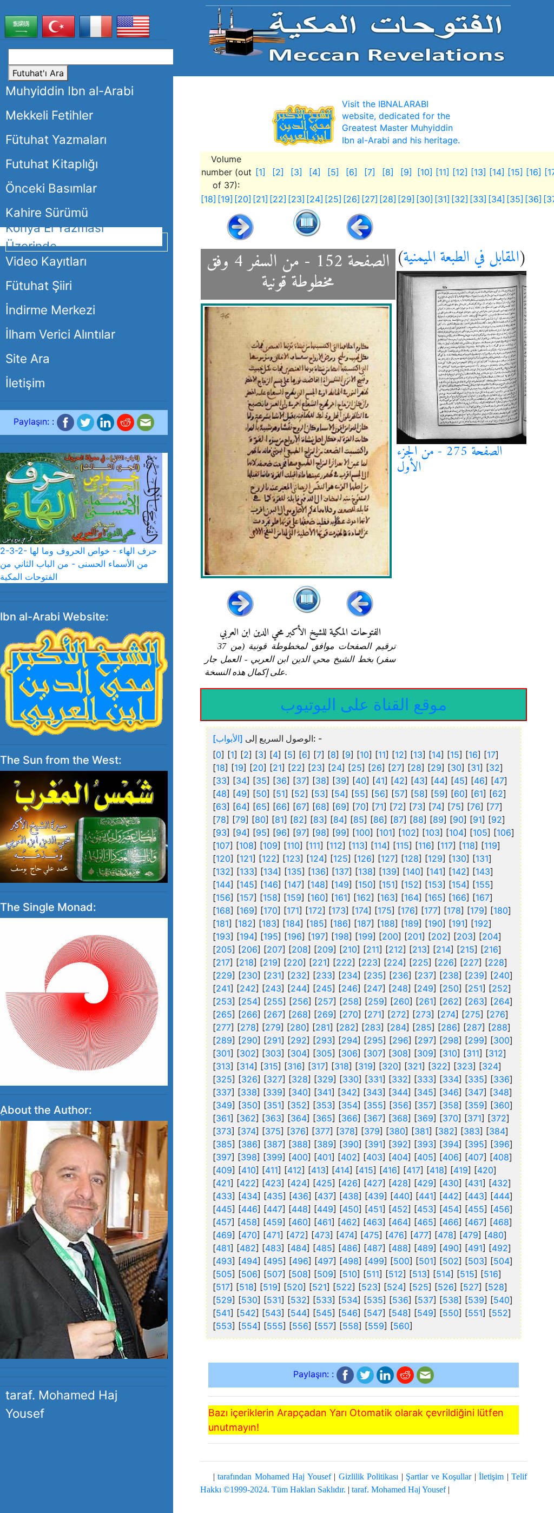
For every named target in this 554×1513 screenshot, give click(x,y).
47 (499, 780)
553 (224, 1325)
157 (247, 897)
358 (451, 1105)
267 (274, 1014)
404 (400, 1157)
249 (425, 988)
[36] (533, 199)
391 (375, 1144)
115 (402, 845)
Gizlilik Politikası (368, 1476)
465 (425, 1222)
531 (274, 1299)
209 (325, 949)
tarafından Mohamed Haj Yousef (274, 1476)
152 (411, 884)
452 (400, 1209)
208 (300, 949)
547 (374, 1312)
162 (364, 897)
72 (398, 806)
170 (270, 910)
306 (349, 1053)
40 (360, 780)
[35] (515, 199)
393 (425, 1144)
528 (496, 1286)
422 (248, 1183)
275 (472, 1014)
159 (294, 897)
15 (454, 754)
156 (223, 897)
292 (299, 1040)
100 (362, 832)
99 (340, 832)
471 (273, 1235)
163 (387, 897)
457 (224, 1222)
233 (324, 975)
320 (390, 1066)
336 (501, 1079)
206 (249, 949)
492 (500, 1248)
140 (413, 871)
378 (347, 1131)
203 (465, 936)
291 (274, 1040)
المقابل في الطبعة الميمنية (461, 258)
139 (389, 871)
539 (476, 1299)
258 (350, 1001)
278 (248, 1027)
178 (454, 910)
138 (365, 871)
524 (395, 1286)
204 (490, 936)
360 (501, 1105)
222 (344, 962)
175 (385, 910)
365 (324, 1118)
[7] (369, 172)
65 (261, 806)
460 (300, 1222)
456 (501, 1209)
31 (475, 767)
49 (241, 793)
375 (273, 1131)
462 (349, 1222)
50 (261, 793)
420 (485, 1170)
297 (425, 1040)
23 (316, 767)
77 (494, 806)
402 (349, 1157)
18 (220, 767)
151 (388, 884)
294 (349, 1040)
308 (400, 1053)
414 (342, 1170)
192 (481, 923)
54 (339, 793)
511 (372, 1273)
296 (400, 1040)
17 (491, 754)
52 (299, 793)
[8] (388, 172)
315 (270, 1066)
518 (246, 1286)
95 (261, 832)
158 (270, 897)
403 (374, 1157)
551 (475, 1312)
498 (350, 1261)
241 (223, 988)
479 (470, 1235)
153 (435, 884)
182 (245, 923)
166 (459, 897)
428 (400, 1183)
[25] (333, 199)
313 (223, 1066)
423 (273, 1183)
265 (224, 1014)
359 (476, 1105)
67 (301, 806)
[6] (352, 172)
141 (436, 871)
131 (482, 858)
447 (274, 1209)
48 (221, 793)
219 (270, 962)
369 (425, 1118)
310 (450, 1053)
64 (241, 806)
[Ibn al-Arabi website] (84, 680)
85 (358, 819)
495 (275, 1261)
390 (350, 1144)
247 (374, 988)
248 (400, 988)
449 (325, 1209)
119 (490, 845)
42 (399, 780)
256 (300, 1001)
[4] (315, 172)
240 (501, 975)
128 (411, 858)
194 (247, 936)
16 (473, 754)
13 (418, 754)
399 (274, 1157)
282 (347, 1027)
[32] (460, 199)
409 (224, 1170)
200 (390, 936)
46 (479, 780)
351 (274, 1105)
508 (300, 1273)
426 (349, 1183)
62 (497, 793)
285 (424, 1027)
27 (396, 767)
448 (300, 1209)
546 (349, 1312)
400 (300, 1157)
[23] (296, 199)
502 (451, 1261)
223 (369, 962)
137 (342, 871)
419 (460, 1170)
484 (299, 1248)
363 (273, 1118)
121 (246, 858)
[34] (496, 199)
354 (349, 1105)
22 (296, 767)
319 (365, 1066)
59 (439, 793)
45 (459, 780)
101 (385, 832)
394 (451, 1144)
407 (476, 1157)
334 (451, 1079)
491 (475, 1248)
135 (294, 871)
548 (400, 1312)
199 (365, 936)
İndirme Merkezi (50, 309)
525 (420, 1286)
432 (500, 1183)
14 (436, 754)
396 (501, 1144)
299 (476, 1040)
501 (426, 1261)
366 (349, 1118)
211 (372, 949)
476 (396, 1235)
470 (249, 1235)
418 (437, 1170)
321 (414, 1066)
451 (375, 1209)
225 (420, 962)
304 (299, 1053)
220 (295, 962)
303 (273, 1053)
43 (419, 780)
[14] (497, 172)
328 (300, 1079)
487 (374, 1248)
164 (411, 897)
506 (249, 1273)
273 (423, 1014)
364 (299, 1118)
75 (456, 806)
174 (361, 910)
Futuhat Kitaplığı (51, 163)
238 (451, 975)
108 (246, 845)
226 (446, 962)
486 (349, 1248)
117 (446, 845)
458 (249, 1222)
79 (240, 819)
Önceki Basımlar (51, 188)
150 (365, 884)
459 (274, 1222)
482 (248, 1248)
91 (477, 819)
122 (269, 858)
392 (400, 1144)
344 (400, 1092)
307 (374, 1053)
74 (436, 806)
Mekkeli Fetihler (49, 115)
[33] (478, 199)
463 (374, 1222)
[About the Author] (84, 1238)
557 (325, 1325)
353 (324, 1105)
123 (293, 858)
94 (241, 832)
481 (223, 1248)
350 (249, 1105)
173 (339, 910)
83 (318, 819)
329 (325, 1079)
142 (459, 871)
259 (376, 1001)
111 (314, 845)
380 (397, 1131)
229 (224, 975)
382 (446, 1131)
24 (336, 767)
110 (293, 845)
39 (340, 780)
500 (401, 1261)
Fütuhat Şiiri (38, 285)
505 (224, 1273)
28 (416, 767)
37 (301, 780)
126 (364, 858)
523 (369, 1286)
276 (497, 1014)
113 (358, 845)
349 (224, 1105)
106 (504, 832)
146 (270, 884)
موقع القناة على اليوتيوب (363, 704)
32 (494, 767)
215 (467, 949)
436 (300, 1196)
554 (249, 1325)
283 (373, 1027)
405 (425, 1157)
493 (224, 1261)
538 (451, 1299)
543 (273, 1312)
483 (273, 1248)
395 (476, 1144)
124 (316, 858)
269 (325, 1014)
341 (324, 1092)
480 (495, 1235)
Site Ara (27, 358)
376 (298, 1131)
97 (301, 832)
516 (491, 1273)
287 (474, 1027)
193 (223, 936)
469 (224, 1235)
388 (300, 1144)
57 (399, 793)
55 (359, 793)
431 (475, 1183)
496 (300, 1261)
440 (401, 1196)
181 (222, 923)
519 (270, 1286)
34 (241, 780)
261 (426, 1001)
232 (299, 975)
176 (408, 910)
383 (472, 1131)
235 (375, 975)
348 (501, 1092)
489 (425, 1248)
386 (249, 1144)
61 (478, 793)
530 (249, 1299)
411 (271, 1170)
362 (248, 1118)
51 (280, 793)
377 (322, 1131)
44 (439, 780)
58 (419, 793)
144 (223, 884)
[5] (333, 172)
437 (325, 1196)
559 (376, 1325)
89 (438, 819)
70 (360, 806)
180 (500, 910)
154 (459, 884)
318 (341, 1066)
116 (424, 845)
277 (223, 1027)
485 (324, 1248)
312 (496, 1053)
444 (501, 1196)
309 (425, 1053)
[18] (208, 199)
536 (400, 1299)
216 (491, 949)
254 (249, 1001)
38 (320, 780)
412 (294, 1170)
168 (223, 910)
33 (221, 780)
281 (322, 1027)
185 (316, 923)
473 (322, 1235)
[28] (388, 199)
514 (443, 1273)
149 (341, 884)
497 (325, 1261)
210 (349, 949)
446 (249, 1209)
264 (501, 1001)
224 (395, 962)
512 (395, 1273)
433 (224, 1196)
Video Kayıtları (46, 261)
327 (274, 1079)
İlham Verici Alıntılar (60, 334)
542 (248, 1312)
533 (324, 1299)
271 (374, 1014)
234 (349, 975)
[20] (243, 199)
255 (275, 1001)
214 (443, 949)
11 (382, 754)
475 (371, 1235)
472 (297, 1235)
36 (281, 780)
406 (451, 1157)
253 (224, 1001)
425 (324, 1183)
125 (340, 858)
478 (445, 1235)
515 (467, 1273)
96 (281, 832)
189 (411, 923)
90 (458, 819)
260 (401, 1001)
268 (300, 1014)
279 (273, 1027)
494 (249, 1261)
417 (413, 1170)
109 (270, 845)
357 (425, 1105)
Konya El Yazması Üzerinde (54, 236)
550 (451, 1312)
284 (398, 1027)
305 (324, 1053)
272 (398, 1014)
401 (324, 1157)
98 (320, 832)
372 (498, 1118)
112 (335, 845)
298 (451, 1040)
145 (247, 884)
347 (476, 1092)
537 (425, 1299)
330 (350, 1079)
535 (375, 1299)
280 (298, 1027)
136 (318, 871)
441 (426, 1196)
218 (246, 962)
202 (439, 936)
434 (249, 1196)
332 (400, 1079)
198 (341, 936)
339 (274, 1092)
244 (299, 988)
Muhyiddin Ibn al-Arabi (69, 90)
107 (223, 845)
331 (375, 1079)
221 (319, 962)
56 (379, 793)
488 (400, 1248)
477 (420, 1235)
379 (372, 1131)
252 (500, 988)
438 (350, 1196)
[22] (278, 199)
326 (249, 1079)
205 (224, 949)
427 (374, 1183)
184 (293, 923)
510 (349, 1273)
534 (349, 1299)
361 (223, 1118)
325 (224, 1079)
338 (249, 1092)
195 (270, 936)
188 (387, 923)
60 (459, 793)
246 (349, 988)
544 (299, 1312)
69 (340, 806)
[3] (296, 172)
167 (483, 897)
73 (417, 806)
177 (431, 910)
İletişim (25, 382)
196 (294, 936)
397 (224, 1157)
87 (398, 819)
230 (249, 975)
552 (500, 1312)
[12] (460, 172)
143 (483, 871)
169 (247, 910)
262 (451, 1001)
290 (249, 1040)
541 (223, 1312)
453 (425, 1209)
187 (364, 923)
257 (325, 1001)
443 (476, 1196)
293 (324, 1040)
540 (501, 1299)
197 (318, 936)
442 (451, 1196)
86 (378, 819)
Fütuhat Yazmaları (56, 139)
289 (224, 1040)
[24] (315, 199)
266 (249, 1014)
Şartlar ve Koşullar (438, 1476)
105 (480, 832)
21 (277, 767)
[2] (278, 172)
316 (294, 1066)
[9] (406, 172)
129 (435, 858)
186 (340, 923)
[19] (225, 199)
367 (374, 1118)
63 (221, 806)
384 (497, 1131)
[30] (424, 199)
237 (425, 975)
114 (380, 845)
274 (448, 1014)
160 (318, 897)
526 (446, 1286)
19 (238, 767)
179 (477, 910)
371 (474, 1118)
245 (324, 988)
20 (258, 767)
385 (224, 1144)
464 (400, 1222)
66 (281, 806)
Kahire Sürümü (46, 212)
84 (338, 819)
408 (501, 1157)
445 (224, 1209)
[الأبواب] (228, 738)
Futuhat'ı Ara (38, 73)
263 (476, 1001)
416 (389, 1170)
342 (349, 1092)
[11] (443, 172)
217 (223, 962)
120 (223, 858)
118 (468, 845)
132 (223, 871)
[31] (442, 199)
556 (300, 1325)
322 (439, 1066)
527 (471, 1286)
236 (400, 975)
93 (221, 832)
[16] (534, 172)
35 (261, 780)
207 (274, 949)
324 (490, 1066)
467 (476, 1222)
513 (419, 1273)
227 (471, 962)
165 (435, 897)
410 (248, 1170)
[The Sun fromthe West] (84, 826)
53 (319, 793)
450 (350, 1209)
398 (249, 1157)
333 (425, 1079)
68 (320, 806)
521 (319, 1286)
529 (224, 1299)
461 (324, 1222)
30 (456, 767)
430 (451, 1183)
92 (496, 819)
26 (376, 767)
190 (435, 923)
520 (295, 1286)
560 (401, 1325)
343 (374, 1092)
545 (324, 1312)
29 (436, 767)
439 (376, 1196)
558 (350, 1325)
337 (224, 1092)
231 (274, 975)
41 (380, 780)
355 (375, 1105)
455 (476, 1209)
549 (425, 1312)
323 (465, 1066)
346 (451, 1092)
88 (418, 819)
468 (501, 1222)
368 (400, 1118)
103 (432, 832)
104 (456, 832)
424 (299, 1183)
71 (379, 806)
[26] (351, 199)
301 (223, 1053)
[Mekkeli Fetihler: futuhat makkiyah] (358, 34)
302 (248, 1053)
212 (395, 949)
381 (421, 1131)
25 (356, 767)
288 (499, 1027)
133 (247, 871)
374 (248, 1131)
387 (274, 1144)
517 (223, 1286)
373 (224, 1131)
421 (223, 1183)
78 (221, 819)
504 (501, 1261)
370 (450, 1118)
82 (298, 819)
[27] (369, 199)
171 (293, 910)
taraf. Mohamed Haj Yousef (61, 1404)
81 (279, 819)
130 (459, 858)
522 (344, 1286)
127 (388, 858)
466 (451, 1222)
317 (318, 1066)
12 (399, 754)
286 (449, 1027)
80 (260, 819)
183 (269, 923)
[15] (515, 172)
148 (318, 884)
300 (501, 1040)
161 (340, 897)
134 (270, 871)
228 (496, 962)
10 (364, 754)
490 (451, 1248)
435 (275, 1196)
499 (376, 1261)
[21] (260, 199)
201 (414, 936)
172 (315, 910)
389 (325, 1144)
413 (318, 1170)
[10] (425, 172)
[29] (406, 199)
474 (346, 1235)
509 (325, 1273)
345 (425, 1092)
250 (451, 988)
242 (248, 988)
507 (274, 1273)
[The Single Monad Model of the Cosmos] (84, 1000)
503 (476, 1261)
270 (350, 1014)
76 (475, 806)
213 (419, 949)
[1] (260, 172)
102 (408, 832)
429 (425, 1183)
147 (294, 884)
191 (458, 923)
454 (451, 1209)
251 (475, 988)
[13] (478, 172)
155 (483, 884)
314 (247, 1066)
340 (300, 1092)
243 (273, 988)
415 (366, 1170)
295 (375, 1040)
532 (299, 1299)
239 (476, 975)
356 (400, 1105)
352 (299, 1105)
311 (472, 1053)
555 (275, 1325)
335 (476, 1079)
